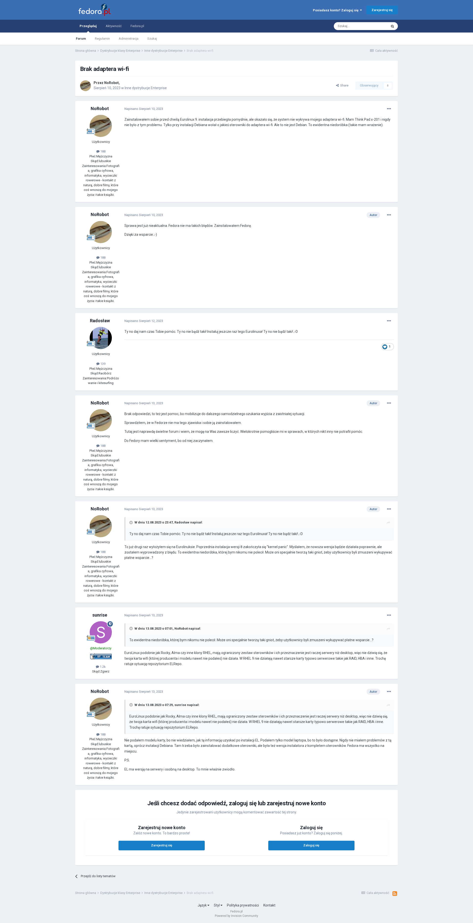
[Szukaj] (392, 26)
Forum (81, 38)
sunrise (99, 615)
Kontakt (269, 905)
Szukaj (152, 38)
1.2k (102, 667)
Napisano (143, 109)
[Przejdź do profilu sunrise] (101, 632)
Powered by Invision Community (236, 916)
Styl (217, 905)
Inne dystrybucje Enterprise (146, 88)
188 (102, 151)
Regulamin (102, 38)
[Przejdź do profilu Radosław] (101, 338)
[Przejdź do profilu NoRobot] (85, 85)
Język (202, 905)
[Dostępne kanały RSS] (395, 893)
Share (343, 85)
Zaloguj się (311, 845)
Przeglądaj (88, 26)
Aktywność (114, 26)
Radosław (100, 320)
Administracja (128, 38)
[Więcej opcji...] (389, 109)
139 (102, 364)
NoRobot (111, 83)
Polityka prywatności (243, 905)
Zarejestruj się (382, 10)
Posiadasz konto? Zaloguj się (336, 10)
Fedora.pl (137, 26)
